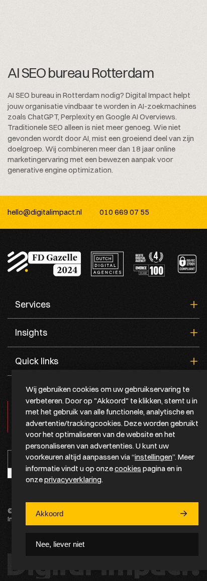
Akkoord (49, 513)
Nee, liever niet (60, 544)
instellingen (153, 457)
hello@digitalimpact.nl (45, 212)
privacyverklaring (72, 479)
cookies (128, 468)
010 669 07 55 (124, 212)
